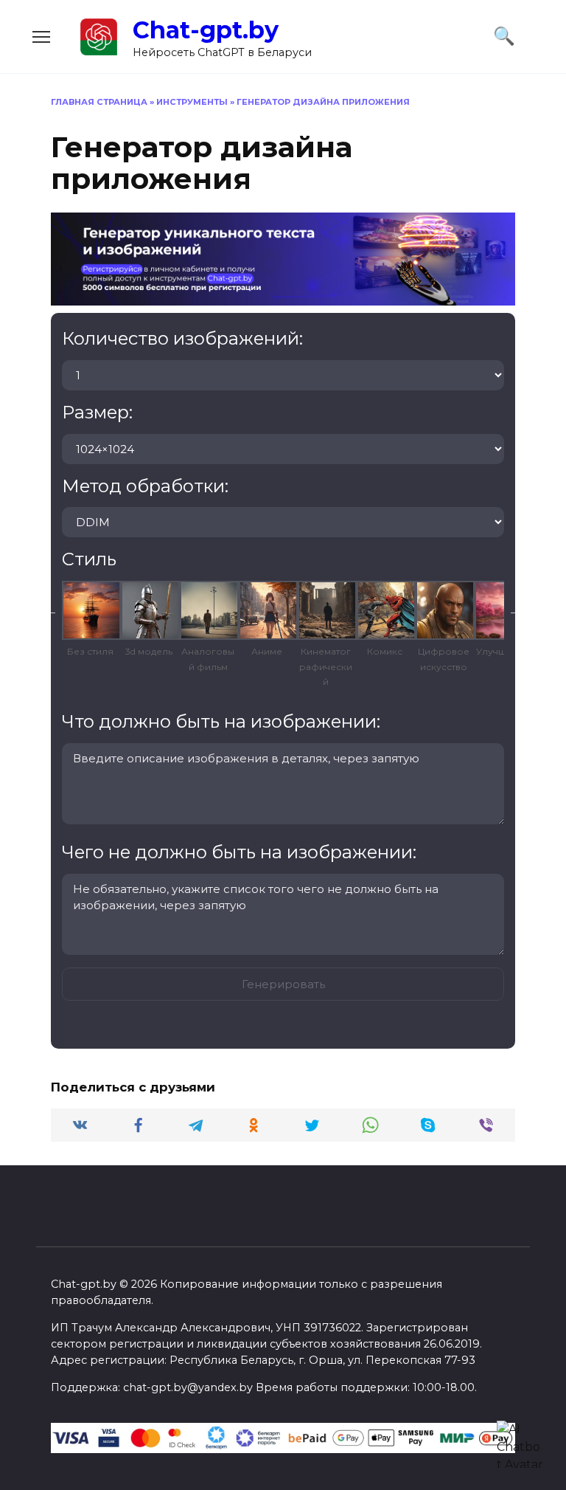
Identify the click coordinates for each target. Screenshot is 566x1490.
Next (515, 610)
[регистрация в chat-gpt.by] (283, 296)
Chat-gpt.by (206, 29)
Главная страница (99, 102)
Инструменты (192, 102)
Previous (50, 610)
